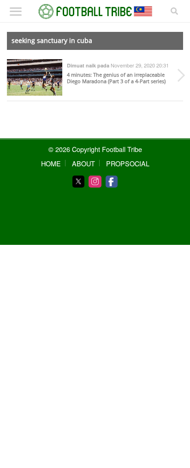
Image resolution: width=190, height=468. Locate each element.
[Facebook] (112, 182)
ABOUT (83, 163)
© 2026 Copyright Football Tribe (95, 149)
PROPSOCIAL (127, 163)
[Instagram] (95, 182)
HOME (51, 163)
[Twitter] (78, 182)
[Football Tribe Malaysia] (95, 11)
